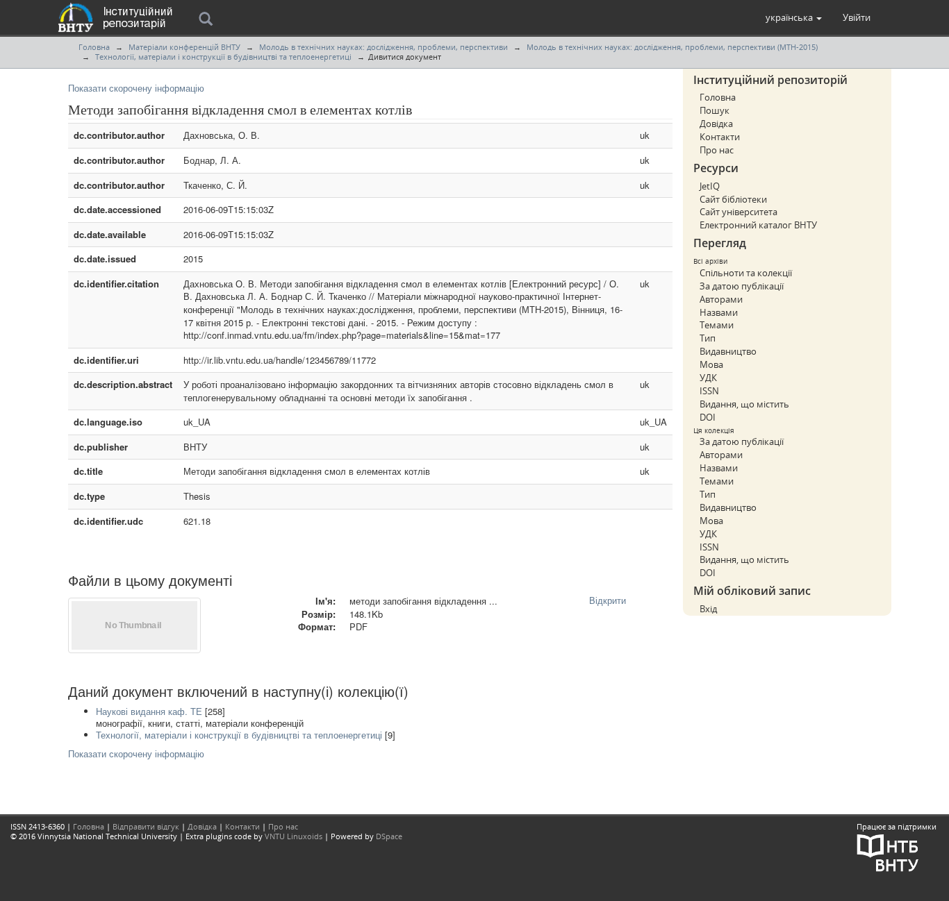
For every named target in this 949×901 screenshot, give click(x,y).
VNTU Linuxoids (293, 836)
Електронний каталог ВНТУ (758, 225)
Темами (717, 325)
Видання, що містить (744, 404)
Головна (94, 47)
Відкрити (607, 600)
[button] (793, 17)
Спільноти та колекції (746, 273)
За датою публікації (742, 286)
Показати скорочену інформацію (136, 87)
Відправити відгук (146, 826)
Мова (711, 364)
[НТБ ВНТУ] (888, 851)
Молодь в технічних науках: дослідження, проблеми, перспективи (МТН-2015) (672, 47)
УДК (708, 377)
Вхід (708, 609)
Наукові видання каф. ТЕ (149, 711)
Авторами (721, 299)
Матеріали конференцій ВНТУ (184, 47)
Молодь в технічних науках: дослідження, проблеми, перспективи (383, 47)
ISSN (709, 391)
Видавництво (728, 351)
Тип (708, 338)
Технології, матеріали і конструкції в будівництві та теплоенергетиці (223, 56)
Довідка (716, 123)
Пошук (714, 110)
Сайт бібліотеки (733, 199)
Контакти (720, 136)
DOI (708, 417)
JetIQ (710, 186)
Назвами (719, 312)
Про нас (717, 150)
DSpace (389, 836)
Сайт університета (738, 211)
